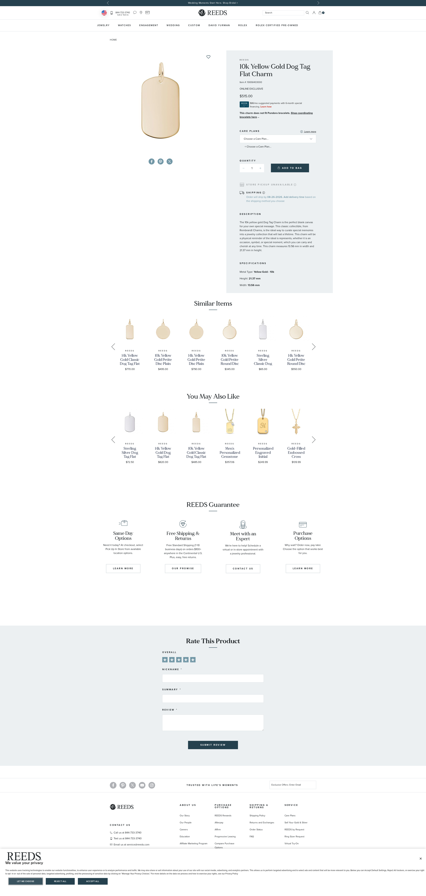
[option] (213, 3)
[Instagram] (151, 785)
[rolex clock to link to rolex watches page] (320, 25)
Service (291, 805)
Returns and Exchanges (262, 822)
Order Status (256, 829)
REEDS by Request (294, 829)
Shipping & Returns (259, 806)
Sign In (314, 12)
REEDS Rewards (223, 815)
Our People (186, 822)
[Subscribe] (312, 785)
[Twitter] (132, 785)
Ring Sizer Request (294, 836)
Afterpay (219, 822)
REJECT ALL (60, 881)
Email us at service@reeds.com (131, 844)
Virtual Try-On (292, 843)
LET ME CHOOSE (25, 881)
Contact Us (120, 825)
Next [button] (318, 3)
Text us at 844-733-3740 (128, 838)
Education (185, 836)
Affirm (218, 829)
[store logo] (213, 12)
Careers (184, 829)
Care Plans (278, 131)
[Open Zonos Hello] (104, 13)
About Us (188, 805)
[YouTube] (142, 785)
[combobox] (283, 12)
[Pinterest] (122, 785)
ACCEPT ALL (92, 881)
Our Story (185, 815)
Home (113, 40)
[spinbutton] (252, 168)
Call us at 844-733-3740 (127, 832)
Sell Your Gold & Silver (296, 822)
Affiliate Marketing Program (193, 843)
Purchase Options (223, 806)
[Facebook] (113, 785)
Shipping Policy (257, 815)
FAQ (252, 836)
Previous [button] (108, 3)
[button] (260, 168)
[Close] (420, 858)
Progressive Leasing (225, 836)
